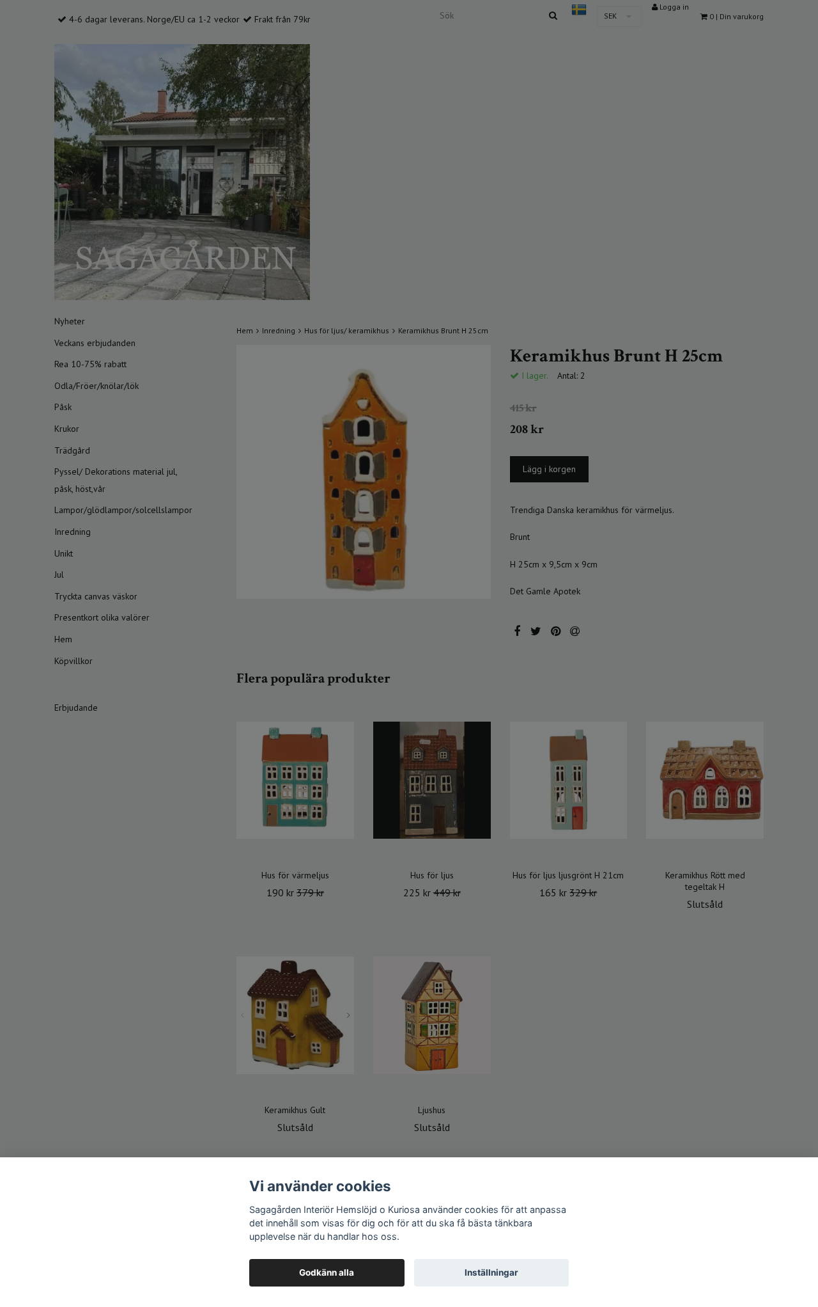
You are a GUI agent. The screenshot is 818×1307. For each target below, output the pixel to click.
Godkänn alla (326, 1272)
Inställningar (491, 1272)
